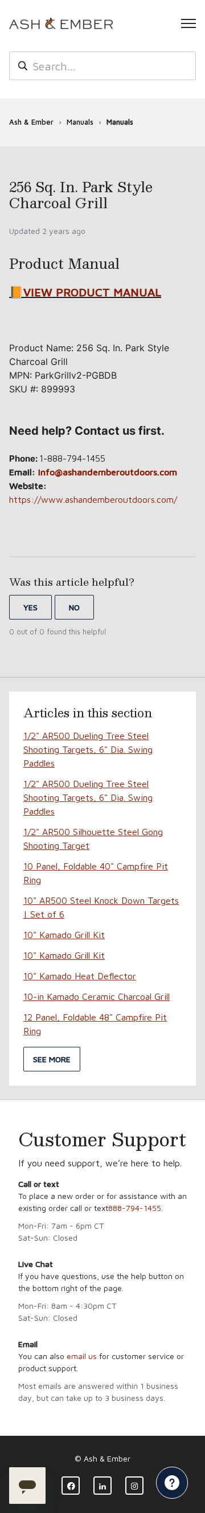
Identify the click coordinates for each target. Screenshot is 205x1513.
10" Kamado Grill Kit (64, 935)
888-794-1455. (135, 1208)
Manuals (80, 121)
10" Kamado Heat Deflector (79, 976)
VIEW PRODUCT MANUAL (92, 292)
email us (82, 1356)
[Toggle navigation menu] (188, 23)
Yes (30, 607)
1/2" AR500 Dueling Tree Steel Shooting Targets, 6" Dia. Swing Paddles (88, 749)
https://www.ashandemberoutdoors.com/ (93, 499)
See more (52, 1059)
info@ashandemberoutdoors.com (107, 472)
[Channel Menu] (172, 1483)
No (74, 607)
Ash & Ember (31, 121)
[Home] (61, 23)
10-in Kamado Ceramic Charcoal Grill (96, 996)
